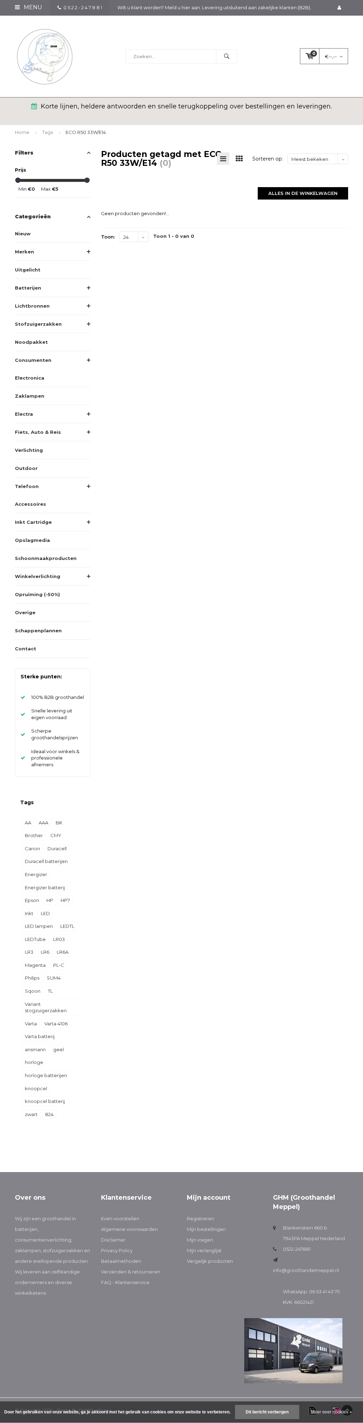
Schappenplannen (38, 630)
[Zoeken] (226, 56)
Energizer (36, 874)
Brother (34, 835)
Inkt (29, 913)
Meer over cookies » (331, 1412)
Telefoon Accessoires (30, 495)
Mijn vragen (200, 1240)
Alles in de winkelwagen (302, 193)
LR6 (45, 952)
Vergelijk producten (210, 1261)
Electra (24, 414)
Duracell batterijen (46, 861)
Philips (32, 978)
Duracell (57, 848)
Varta (31, 1023)
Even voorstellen (120, 1218)
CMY (55, 835)
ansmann (35, 1049)
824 (49, 1114)
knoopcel (36, 1088)
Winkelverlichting (37, 576)
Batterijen (28, 288)
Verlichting (29, 450)
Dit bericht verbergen (267, 1412)
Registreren (200, 1218)
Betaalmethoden (121, 1261)
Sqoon (32, 991)
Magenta (35, 965)
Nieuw (22, 233)
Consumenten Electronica (33, 369)
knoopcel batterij (45, 1101)
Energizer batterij (45, 887)
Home (22, 132)
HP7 (65, 900)
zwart (31, 1114)
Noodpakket (31, 342)
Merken (24, 251)
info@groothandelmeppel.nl (306, 1270)
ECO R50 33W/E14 (86, 132)
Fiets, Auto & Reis (38, 432)
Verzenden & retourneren (130, 1271)
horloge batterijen (46, 1075)
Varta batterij (40, 1036)
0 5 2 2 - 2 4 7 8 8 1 (82, 7)
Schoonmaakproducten (46, 558)
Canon (32, 848)
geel (58, 1049)
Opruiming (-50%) (37, 594)
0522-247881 (297, 1249)
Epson (32, 900)
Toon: (108, 237)
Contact (25, 648)
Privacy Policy (117, 1250)
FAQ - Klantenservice (125, 1282)
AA (28, 822)
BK (59, 822)
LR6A (62, 952)
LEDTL (67, 926)
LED (45, 913)
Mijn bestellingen (206, 1229)
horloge (34, 1062)
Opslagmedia (32, 540)
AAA (43, 822)
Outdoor (26, 468)
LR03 (59, 939)
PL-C (58, 965)
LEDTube (35, 939)
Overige (25, 612)
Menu (32, 7)
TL (50, 991)
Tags (47, 132)
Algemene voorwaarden (129, 1229)
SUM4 (54, 978)
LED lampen (39, 926)
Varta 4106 (56, 1023)
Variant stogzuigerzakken (46, 1007)
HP (49, 900)
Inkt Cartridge (33, 522)
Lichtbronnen (32, 306)
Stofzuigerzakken (38, 324)
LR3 (29, 952)
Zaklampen (29, 396)
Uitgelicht (27, 270)
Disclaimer (113, 1240)
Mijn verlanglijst (204, 1250)
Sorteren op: (267, 159)
